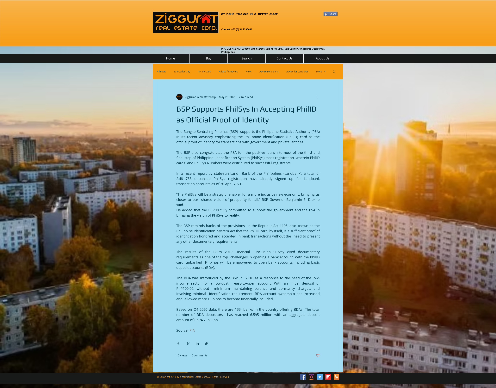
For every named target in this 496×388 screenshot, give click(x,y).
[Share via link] (206, 343)
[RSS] (336, 377)
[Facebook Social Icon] (303, 377)
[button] (334, 72)
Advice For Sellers (269, 71)
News (249, 71)
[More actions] (317, 97)
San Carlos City (182, 71)
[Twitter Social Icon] (320, 377)
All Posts (161, 71)
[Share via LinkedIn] (197, 343)
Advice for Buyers (228, 71)
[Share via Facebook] (178, 343)
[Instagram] (311, 377)
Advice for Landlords (297, 71)
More (319, 71)
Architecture (204, 71)
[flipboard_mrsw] (328, 377)
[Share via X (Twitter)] (187, 343)
